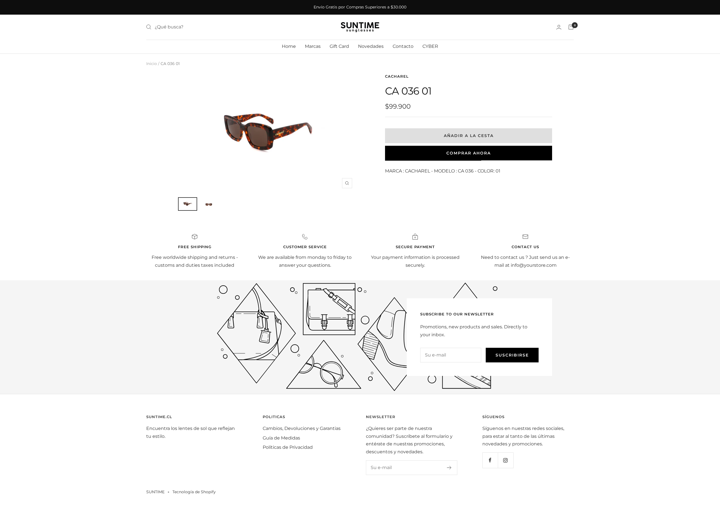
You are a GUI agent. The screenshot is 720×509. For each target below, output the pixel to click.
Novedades (371, 46)
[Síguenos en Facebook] (490, 460)
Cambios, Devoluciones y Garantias (302, 428)
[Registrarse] (449, 468)
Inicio (151, 63)
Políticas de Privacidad (288, 447)
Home (289, 46)
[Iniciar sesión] (558, 27)
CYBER (430, 46)
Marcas (313, 46)
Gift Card (339, 46)
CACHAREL (397, 76)
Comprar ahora (468, 153)
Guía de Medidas (281, 438)
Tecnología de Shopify (194, 491)
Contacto (403, 46)
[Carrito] (571, 27)
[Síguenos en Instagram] (505, 460)
